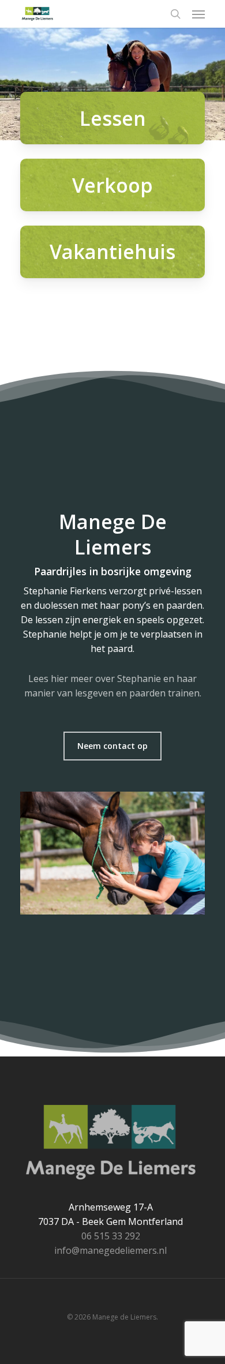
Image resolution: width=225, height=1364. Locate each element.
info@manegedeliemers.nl (110, 1250)
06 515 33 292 (110, 1236)
